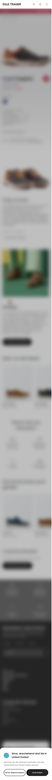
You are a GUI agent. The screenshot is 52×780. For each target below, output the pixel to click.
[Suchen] (34, 4)
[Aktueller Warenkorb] (40, 4)
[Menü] (46, 4)
